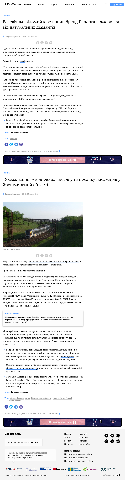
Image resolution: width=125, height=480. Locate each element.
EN (94, 5)
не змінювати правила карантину (52, 353)
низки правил (67, 356)
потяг (27, 398)
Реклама (83, 441)
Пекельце (85, 5)
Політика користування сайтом (78, 454)
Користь (55, 5)
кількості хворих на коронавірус (22, 368)
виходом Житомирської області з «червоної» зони (54, 261)
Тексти (41, 5)
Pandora (13, 138)
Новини (27, 5)
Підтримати (117, 4)
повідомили (16, 271)
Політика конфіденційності (76, 458)
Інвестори (83, 437)
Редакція (83, 434)
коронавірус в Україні (62, 398)
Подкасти (69, 5)
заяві (22, 61)
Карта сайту (84, 444)
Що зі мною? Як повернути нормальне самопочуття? (39, 319)
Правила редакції (72, 451)
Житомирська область (41, 398)
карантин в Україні (13, 401)
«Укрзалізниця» (17, 398)
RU (98, 5)
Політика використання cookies (78, 461)
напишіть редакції (40, 475)
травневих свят (13, 372)
